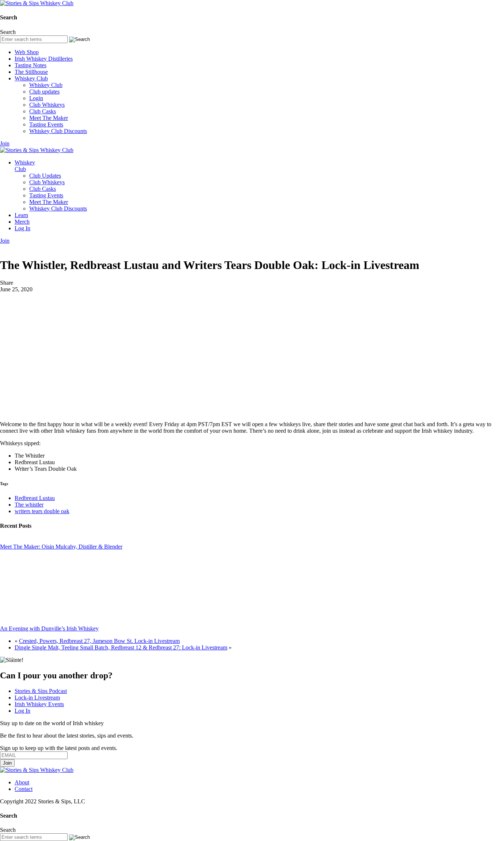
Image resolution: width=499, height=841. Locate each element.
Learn (21, 215)
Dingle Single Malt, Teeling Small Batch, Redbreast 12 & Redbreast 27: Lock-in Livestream (121, 647)
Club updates (44, 91)
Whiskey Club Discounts (58, 131)
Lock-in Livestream (37, 697)
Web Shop (27, 52)
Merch (22, 222)
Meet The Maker (48, 118)
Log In (22, 228)
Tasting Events (46, 124)
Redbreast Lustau (35, 498)
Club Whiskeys (47, 105)
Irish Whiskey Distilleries (44, 59)
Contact (24, 789)
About (22, 782)
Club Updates (45, 176)
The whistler (29, 504)
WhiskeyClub (25, 165)
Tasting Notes (30, 65)
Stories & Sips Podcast (41, 691)
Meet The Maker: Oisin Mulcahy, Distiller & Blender (61, 546)
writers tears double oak (42, 511)
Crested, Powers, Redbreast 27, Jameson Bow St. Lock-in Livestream (99, 641)
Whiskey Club (31, 78)
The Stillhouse (31, 72)
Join (4, 143)
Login (36, 98)
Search (8, 32)
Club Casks (42, 111)
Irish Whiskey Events (39, 704)
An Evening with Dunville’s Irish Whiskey (49, 628)
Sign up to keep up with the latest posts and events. (58, 748)
